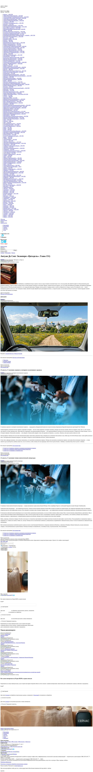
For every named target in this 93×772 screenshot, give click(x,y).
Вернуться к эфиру (5, 11)
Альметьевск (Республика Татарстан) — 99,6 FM (14, 18)
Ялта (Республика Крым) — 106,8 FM (12, 185)
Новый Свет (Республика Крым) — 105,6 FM (13, 118)
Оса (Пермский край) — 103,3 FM (11, 124)
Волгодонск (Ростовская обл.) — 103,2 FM (13, 36)
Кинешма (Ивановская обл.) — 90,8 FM (12, 79)
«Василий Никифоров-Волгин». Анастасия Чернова (13, 642)
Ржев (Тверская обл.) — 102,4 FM (11, 133)
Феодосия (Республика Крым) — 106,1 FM (13, 172)
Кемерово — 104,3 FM (8, 77)
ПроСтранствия (8, 663)
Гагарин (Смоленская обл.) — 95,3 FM (12, 45)
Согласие (8, 610)
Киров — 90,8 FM (7, 80)
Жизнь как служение (10, 648)
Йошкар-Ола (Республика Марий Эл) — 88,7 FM (14, 70)
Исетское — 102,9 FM (8, 203)
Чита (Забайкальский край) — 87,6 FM (12, 180)
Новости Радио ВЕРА (6, 671)
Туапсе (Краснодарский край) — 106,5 (12, 166)
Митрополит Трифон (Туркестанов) (9, 650)
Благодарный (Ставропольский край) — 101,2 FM (15, 26)
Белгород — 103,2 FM (8, 24)
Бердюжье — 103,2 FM (8, 192)
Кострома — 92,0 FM (8, 86)
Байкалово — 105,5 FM (8, 191)
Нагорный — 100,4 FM (8, 207)
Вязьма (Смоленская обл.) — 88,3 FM (12, 44)
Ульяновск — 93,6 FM (8, 170)
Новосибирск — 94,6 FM (9, 115)
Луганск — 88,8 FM (8, 96)
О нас (4, 230)
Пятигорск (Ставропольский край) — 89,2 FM (14, 132)
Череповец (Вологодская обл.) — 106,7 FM (13, 178)
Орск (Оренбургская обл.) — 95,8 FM (12, 123)
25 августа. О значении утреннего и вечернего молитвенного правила (19, 448)
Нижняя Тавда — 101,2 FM (9, 208)
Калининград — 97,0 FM (9, 73)
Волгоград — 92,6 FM (8, 37)
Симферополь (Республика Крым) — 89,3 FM (14, 145)
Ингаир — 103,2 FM (8, 202)
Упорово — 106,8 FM (8, 214)
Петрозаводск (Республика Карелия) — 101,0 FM (14, 131)
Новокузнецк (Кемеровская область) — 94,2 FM (14, 113)
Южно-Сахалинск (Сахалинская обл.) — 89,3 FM (14, 182)
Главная (2, 252)
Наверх (2, 728)
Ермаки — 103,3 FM (8, 199)
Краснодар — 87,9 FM (8, 89)
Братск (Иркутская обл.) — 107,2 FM (11, 28)
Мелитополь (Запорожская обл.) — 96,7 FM (13, 100)
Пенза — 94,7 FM (7, 127)
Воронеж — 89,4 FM (8, 41)
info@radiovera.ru (4, 746)
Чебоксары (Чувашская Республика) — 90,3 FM (14, 176)
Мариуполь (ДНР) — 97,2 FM (10, 97)
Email (2, 601)
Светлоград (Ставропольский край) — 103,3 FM (14, 143)
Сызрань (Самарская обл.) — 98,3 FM (12, 154)
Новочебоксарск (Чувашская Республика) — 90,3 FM (15, 116)
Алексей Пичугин (9, 353)
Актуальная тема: (16, 445)
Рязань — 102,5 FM (7, 137)
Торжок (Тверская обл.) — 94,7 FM (11, 165)
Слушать (3, 634)
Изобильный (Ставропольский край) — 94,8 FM (14, 67)
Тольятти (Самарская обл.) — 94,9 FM (12, 163)
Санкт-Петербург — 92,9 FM (10, 139)
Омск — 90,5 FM (7, 120)
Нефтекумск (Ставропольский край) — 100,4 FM (14, 107)
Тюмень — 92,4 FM (7, 167)
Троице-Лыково (7, 362)
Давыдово (5, 360)
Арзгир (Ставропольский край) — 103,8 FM (13, 20)
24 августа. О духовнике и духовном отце (13, 450)
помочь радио (4, 220)
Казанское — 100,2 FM (8, 205)
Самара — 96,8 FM (7, 138)
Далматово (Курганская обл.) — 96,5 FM (12, 50)
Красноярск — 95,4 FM (8, 90)
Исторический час (9, 641)
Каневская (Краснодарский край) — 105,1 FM (14, 74)
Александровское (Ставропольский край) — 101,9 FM (15, 17)
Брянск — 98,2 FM (7, 30)
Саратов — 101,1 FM (8, 140)
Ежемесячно (5, 545)
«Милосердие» (21, 741)
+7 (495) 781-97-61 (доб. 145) (15, 746)
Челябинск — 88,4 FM (8, 177)
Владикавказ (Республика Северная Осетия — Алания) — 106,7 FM (19, 35)
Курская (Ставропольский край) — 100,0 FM (13, 91)
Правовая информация (6, 762)
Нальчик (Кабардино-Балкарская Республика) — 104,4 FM (16, 105)
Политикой (4, 612)
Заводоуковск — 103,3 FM (9, 201)
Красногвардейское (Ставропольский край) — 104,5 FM (16, 88)
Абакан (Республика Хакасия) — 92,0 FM (13, 15)
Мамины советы (4, 635)
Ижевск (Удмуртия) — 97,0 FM (10, 66)
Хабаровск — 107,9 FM (8, 174)
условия (10, 547)
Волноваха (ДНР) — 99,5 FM (10, 39)
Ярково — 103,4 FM (8, 216)
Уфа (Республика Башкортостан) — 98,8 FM (13, 171)
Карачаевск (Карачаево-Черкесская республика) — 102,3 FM (17, 75)
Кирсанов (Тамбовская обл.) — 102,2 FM (12, 82)
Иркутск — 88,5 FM (8, 69)
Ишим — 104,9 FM (7, 204)
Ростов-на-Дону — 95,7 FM (9, 134)
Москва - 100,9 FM (5, 12)
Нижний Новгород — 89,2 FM (10, 110)
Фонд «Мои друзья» (13, 741)
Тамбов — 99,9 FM (7, 155)
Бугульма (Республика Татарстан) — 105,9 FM (14, 31)
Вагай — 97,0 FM (7, 194)
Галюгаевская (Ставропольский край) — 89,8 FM (14, 46)
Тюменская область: (8, 187)
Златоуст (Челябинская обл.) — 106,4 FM (12, 63)
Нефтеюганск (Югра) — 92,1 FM (11, 109)
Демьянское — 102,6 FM (9, 198)
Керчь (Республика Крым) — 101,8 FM (12, 78)
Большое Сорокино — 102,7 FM (10, 193)
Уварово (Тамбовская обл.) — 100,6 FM (12, 169)
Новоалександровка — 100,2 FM (10, 209)
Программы (6, 225)
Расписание (6, 226)
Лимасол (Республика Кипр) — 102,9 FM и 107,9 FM (15, 94)
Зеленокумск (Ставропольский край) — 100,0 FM (14, 62)
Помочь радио (4, 548)
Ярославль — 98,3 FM (8, 186)
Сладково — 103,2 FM (8, 213)
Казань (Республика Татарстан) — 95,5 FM (13, 72)
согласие (8, 618)
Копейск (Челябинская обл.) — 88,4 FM (12, 85)
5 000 (6, 541)
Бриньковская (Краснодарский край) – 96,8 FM (14, 29)
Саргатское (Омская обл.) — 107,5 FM (12, 142)
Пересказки (7, 634)
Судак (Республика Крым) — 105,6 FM (12, 151)
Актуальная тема (4, 367)
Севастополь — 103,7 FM (9, 144)
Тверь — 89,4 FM (7, 156)
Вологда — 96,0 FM (7, 40)
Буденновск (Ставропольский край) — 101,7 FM (14, 32)
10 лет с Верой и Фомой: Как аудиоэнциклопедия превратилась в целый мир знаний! (20, 672)
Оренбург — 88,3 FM (8, 121)
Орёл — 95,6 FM (7, 122)
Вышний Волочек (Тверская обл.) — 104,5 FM (14, 42)
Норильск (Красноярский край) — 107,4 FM (13, 117)
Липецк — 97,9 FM (7, 95)
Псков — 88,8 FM (7, 129)
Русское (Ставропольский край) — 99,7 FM (13, 136)
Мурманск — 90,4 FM (8, 104)
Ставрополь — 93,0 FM (8, 149)
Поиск (15, 250)
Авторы (5, 227)
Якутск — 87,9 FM (7, 183)
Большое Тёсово (7, 361)
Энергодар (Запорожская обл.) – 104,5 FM (13, 181)
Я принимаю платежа (9, 547)
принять (2, 770)
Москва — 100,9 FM (8, 14)
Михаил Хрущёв (18, 353)
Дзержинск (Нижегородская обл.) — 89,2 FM (13, 51)
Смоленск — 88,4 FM (8, 147)
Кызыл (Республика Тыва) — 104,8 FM (12, 93)
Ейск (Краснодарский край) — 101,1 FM (12, 55)
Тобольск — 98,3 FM (8, 210)
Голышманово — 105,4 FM (9, 197)
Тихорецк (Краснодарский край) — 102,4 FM (13, 160)
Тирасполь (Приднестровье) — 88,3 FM (12, 159)
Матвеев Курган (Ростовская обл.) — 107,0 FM (14, 99)
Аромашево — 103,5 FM (9, 189)
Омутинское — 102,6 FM (9, 212)
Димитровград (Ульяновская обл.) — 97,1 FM (13, 52)
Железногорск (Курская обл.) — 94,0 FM (12, 58)
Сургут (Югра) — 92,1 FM (9, 153)
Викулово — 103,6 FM (8, 196)
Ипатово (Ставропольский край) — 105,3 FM (13, 68)
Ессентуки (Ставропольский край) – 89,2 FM (13, 57)
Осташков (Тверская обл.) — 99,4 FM (12, 126)
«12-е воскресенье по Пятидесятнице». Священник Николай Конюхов (17, 657)
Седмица (7, 656)
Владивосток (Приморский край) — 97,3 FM (13, 34)
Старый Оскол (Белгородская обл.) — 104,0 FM (14, 150)
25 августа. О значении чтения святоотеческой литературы (17, 449)
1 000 (3, 541)
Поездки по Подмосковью (7, 294)
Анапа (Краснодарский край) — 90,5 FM (12, 19)
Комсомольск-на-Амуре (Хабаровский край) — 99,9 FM (16, 84)
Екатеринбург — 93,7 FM (9, 56)
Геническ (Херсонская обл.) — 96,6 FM (12, 48)
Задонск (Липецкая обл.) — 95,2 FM (11, 61)
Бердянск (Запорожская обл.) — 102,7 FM (13, 25)
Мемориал (5, 738)
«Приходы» (28, 741)
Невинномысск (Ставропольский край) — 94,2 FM (15, 106)
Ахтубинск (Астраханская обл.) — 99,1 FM (13, 23)
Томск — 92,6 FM (7, 164)
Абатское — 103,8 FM (8, 188)
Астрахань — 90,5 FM (8, 21)
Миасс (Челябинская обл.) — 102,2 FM (12, 101)
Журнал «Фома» (4, 741)
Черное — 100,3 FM (8, 215)
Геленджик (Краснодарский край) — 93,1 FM (13, 47)
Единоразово (12, 545)
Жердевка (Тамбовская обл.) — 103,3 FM (12, 59)
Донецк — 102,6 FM (8, 53)
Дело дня (3, 219)
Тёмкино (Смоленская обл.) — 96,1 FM (12, 158)
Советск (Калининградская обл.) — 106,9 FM (13, 148)
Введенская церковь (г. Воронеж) (8, 664)
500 (1, 541)
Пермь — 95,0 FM (7, 128)
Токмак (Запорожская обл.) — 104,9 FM (12, 161)
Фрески (13, 252)
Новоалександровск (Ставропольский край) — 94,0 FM (16, 112)
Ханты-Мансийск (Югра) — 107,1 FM (12, 175)
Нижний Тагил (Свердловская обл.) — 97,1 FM (14, 111)
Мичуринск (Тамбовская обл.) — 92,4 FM (13, 102)
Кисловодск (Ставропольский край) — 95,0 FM (14, 83)
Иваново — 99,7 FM (8, 64)
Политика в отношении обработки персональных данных (14, 764)
